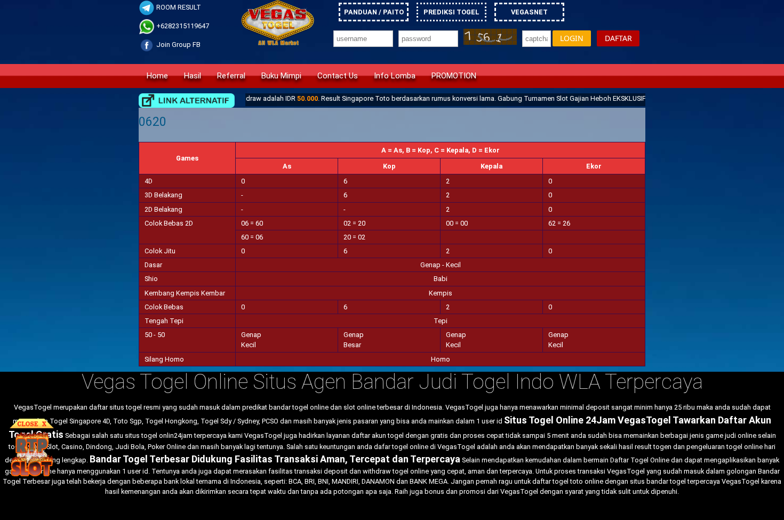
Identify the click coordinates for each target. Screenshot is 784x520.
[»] (187, 100)
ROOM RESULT (178, 7)
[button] (572, 38)
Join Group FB (178, 45)
